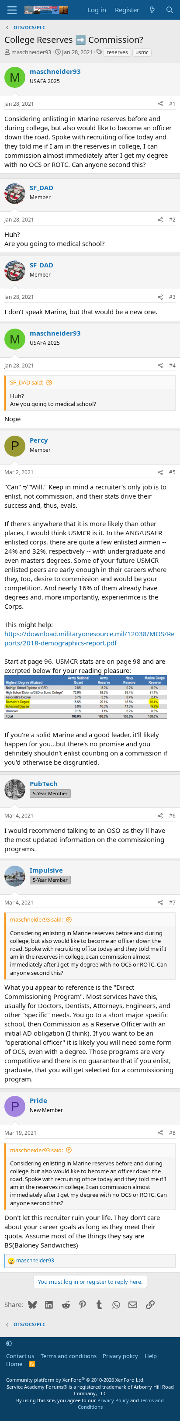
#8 (172, 1133)
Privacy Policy (113, 1400)
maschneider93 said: (36, 919)
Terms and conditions (69, 1356)
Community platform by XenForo (75, 1379)
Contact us (20, 1356)
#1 (172, 103)
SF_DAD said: (26, 382)
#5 (172, 472)
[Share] (160, 104)
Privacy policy (120, 1356)
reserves (117, 52)
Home (14, 1364)
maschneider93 (31, 52)
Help (151, 1356)
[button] (9, 1343)
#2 (172, 219)
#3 (172, 297)
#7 (172, 902)
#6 (172, 815)
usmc (142, 52)
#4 (172, 365)
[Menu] (12, 10)
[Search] (169, 10)
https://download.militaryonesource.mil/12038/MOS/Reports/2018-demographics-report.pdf (89, 638)
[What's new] (152, 10)
